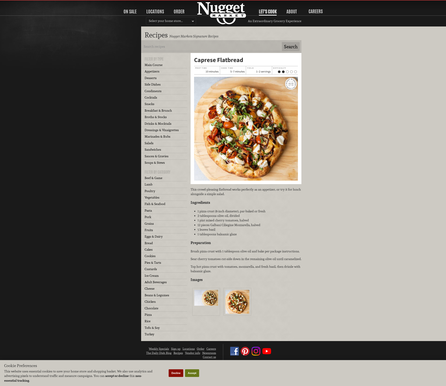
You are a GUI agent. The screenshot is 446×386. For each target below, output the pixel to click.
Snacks (149, 104)
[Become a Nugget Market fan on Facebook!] (234, 354)
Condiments (153, 91)
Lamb (148, 184)
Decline (175, 373)
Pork (148, 217)
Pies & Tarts (153, 263)
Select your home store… (166, 21)
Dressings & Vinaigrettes (162, 130)
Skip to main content (16, 3)
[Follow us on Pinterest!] (245, 354)
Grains (149, 224)
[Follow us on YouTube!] (266, 354)
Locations (155, 11)
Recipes (178, 353)
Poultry (150, 191)
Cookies (150, 256)
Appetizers (152, 71)
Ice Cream (152, 276)
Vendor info (192, 353)
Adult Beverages (156, 282)
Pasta (148, 211)
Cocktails (151, 97)
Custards (151, 269)
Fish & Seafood (155, 204)
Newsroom (209, 353)
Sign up (175, 348)
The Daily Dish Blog (158, 353)
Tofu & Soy (152, 328)
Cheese (150, 289)
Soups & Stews (155, 163)
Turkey (149, 334)
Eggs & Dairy (154, 236)
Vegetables (152, 197)
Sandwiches (153, 150)
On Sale (130, 11)
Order (179, 11)
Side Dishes (153, 84)
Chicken (150, 302)
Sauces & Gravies (156, 156)
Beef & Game (153, 178)
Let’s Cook (268, 11)
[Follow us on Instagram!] (256, 354)
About (291, 11)
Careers (316, 11)
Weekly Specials (159, 348)
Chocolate (151, 308)
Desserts (151, 78)
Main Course (154, 65)
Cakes (149, 250)
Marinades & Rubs (157, 136)
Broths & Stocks (156, 117)
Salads (149, 143)
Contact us (209, 357)
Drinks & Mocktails (158, 124)
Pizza (148, 315)
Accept (192, 373)
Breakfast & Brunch (158, 111)
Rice (148, 321)
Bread (149, 243)
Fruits (149, 230)
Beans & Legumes (157, 295)
